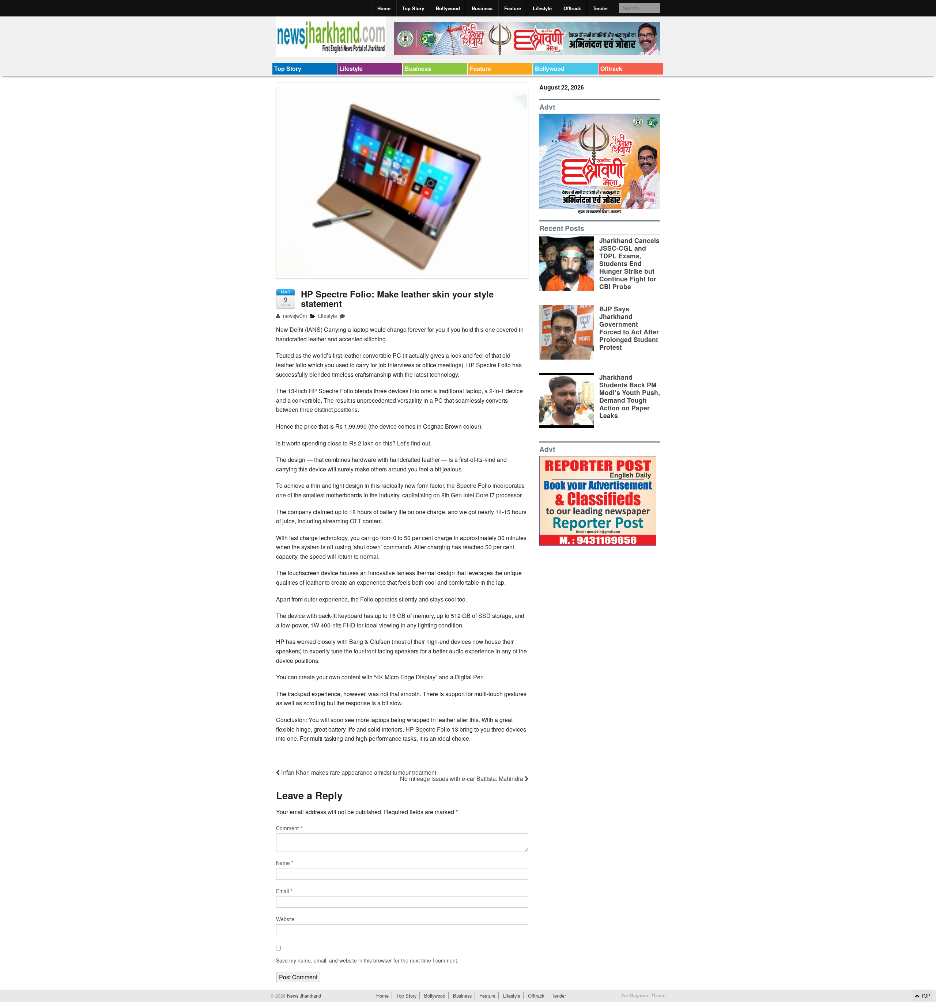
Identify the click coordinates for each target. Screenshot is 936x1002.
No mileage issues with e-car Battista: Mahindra (462, 778)
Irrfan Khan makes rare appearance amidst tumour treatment (358, 772)
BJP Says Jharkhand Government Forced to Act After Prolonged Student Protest (629, 328)
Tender (600, 8)
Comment (289, 828)
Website (285, 919)
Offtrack (572, 8)
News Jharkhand (303, 995)
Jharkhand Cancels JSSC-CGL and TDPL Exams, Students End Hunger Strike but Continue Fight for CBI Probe (629, 263)
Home (383, 8)
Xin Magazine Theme (643, 995)
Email (284, 891)
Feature (512, 8)
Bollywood (448, 8)
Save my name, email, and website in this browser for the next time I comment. (367, 960)
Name (284, 862)
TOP (925, 995)
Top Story (413, 8)
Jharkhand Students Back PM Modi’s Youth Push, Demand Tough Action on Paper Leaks (629, 396)
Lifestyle (542, 8)
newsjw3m (294, 315)
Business (482, 8)
